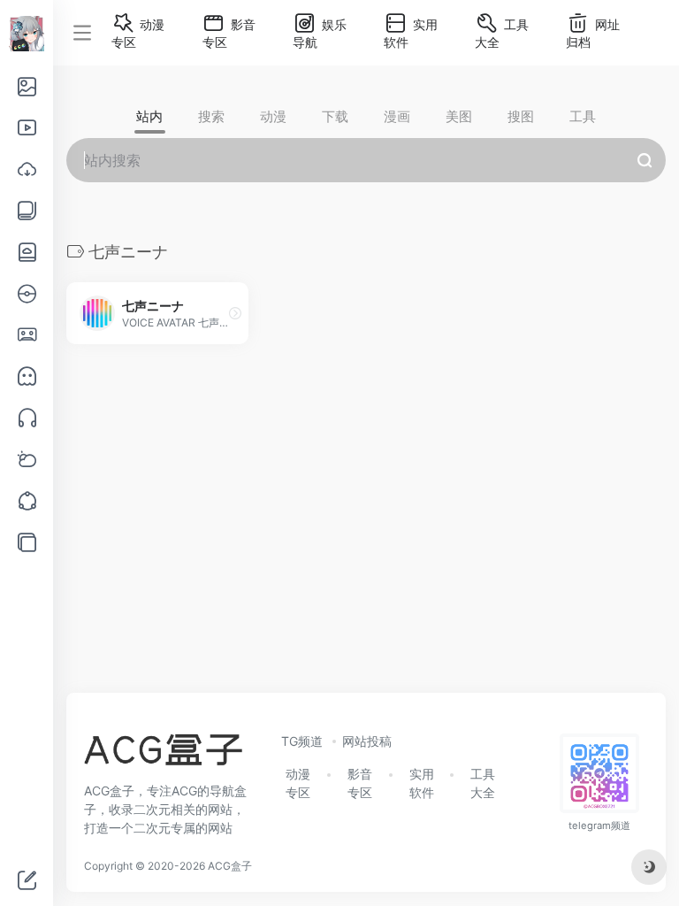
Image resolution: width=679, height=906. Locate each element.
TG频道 (302, 741)
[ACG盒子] (163, 755)
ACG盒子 (230, 865)
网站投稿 (367, 741)
